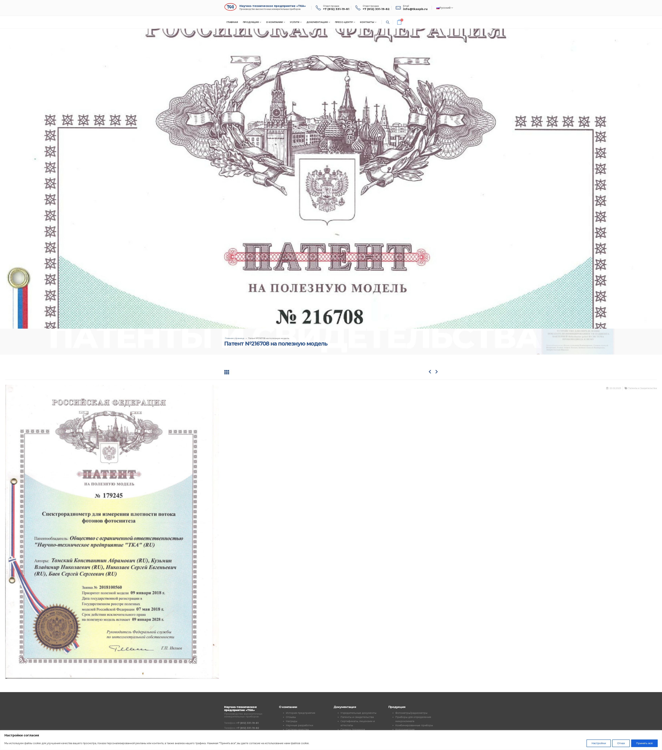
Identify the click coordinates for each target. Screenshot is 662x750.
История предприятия (300, 712)
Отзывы (291, 717)
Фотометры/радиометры (411, 712)
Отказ (621, 743)
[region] (331, 740)
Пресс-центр (344, 22)
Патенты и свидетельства (357, 717)
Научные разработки (299, 725)
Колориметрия (404, 729)
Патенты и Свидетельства (642, 388)
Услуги (294, 22)
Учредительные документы (358, 712)
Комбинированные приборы (414, 725)
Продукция (251, 22)
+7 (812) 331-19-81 (247, 722)
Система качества (297, 729)
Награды (291, 721)
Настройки (598, 743)
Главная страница (234, 338)
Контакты (367, 22)
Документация (317, 22)
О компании (274, 22)
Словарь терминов (352, 729)
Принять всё (644, 743)
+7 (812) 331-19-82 (247, 727)
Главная (232, 22)
